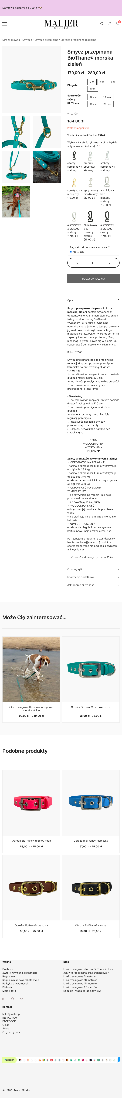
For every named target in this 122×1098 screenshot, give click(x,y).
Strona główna (11, 39)
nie (74, 251)
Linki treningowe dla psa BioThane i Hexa (88, 969)
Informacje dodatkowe (81, 577)
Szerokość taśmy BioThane (74, 99)
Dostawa (7, 969)
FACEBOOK (9, 1021)
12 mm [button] (93, 97)
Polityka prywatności (15, 983)
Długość (72, 85)
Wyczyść (72, 113)
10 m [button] (92, 88)
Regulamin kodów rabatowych (20, 980)
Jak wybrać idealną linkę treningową (85, 972)
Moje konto (9, 990)
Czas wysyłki (75, 569)
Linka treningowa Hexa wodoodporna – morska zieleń (31, 708)
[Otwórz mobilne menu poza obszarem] (4, 24)
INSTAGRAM (9, 1017)
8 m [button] (113, 81)
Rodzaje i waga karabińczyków (82, 990)
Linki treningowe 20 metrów (80, 987)
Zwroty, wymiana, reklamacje (19, 972)
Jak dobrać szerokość (80, 585)
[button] (77, 262)
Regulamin (8, 976)
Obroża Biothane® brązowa (31, 925)
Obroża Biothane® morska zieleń (90, 707)
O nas (5, 1024)
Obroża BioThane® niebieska (91, 840)
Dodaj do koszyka (93, 278)
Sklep (5, 1028)
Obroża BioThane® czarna (90, 925)
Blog (66, 961)
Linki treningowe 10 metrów (80, 980)
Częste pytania (11, 1032)
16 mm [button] (107, 97)
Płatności (7, 987)
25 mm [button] (107, 104)
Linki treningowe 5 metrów (79, 976)
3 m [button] (92, 81)
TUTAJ (101, 135)
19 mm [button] (93, 104)
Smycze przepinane (46, 39)
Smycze (27, 39)
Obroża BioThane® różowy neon (31, 840)
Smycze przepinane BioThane (78, 39)
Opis (70, 300)
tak (81, 251)
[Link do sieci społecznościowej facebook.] (12, 998)
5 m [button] (102, 81)
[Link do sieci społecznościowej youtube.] (21, 998)
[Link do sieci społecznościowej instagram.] (3, 998)
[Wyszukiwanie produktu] (102, 24)
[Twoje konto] (110, 24)
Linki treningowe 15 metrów (80, 983)
